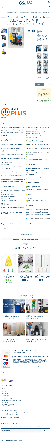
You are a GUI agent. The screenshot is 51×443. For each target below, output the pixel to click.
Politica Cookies (5, 395)
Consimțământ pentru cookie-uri (8, 404)
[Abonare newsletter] (45, 430)
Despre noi (4, 391)
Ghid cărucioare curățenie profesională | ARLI (34, 317)
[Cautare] (48, 8)
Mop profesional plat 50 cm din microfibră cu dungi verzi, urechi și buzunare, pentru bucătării (42, 276)
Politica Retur (5, 397)
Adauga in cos (39, 84)
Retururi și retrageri (6, 405)
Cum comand (5, 393)
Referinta (3, 117)
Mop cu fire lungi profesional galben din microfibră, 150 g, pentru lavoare (8, 276)
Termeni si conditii (6, 390)
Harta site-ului (5, 402)
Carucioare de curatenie (15, 223)
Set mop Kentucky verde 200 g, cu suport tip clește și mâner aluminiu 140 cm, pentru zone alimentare (25, 276)
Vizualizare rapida (10, 271)
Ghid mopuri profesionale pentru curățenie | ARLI (36, 340)
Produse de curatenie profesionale (27, 223)
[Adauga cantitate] (50, 84)
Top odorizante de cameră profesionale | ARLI (11, 340)
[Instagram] (1, 435)
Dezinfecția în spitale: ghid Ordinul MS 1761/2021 (11, 317)
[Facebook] (4, 435)
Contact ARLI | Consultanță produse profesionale (12, 400)
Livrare (3, 388)
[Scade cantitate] (47, 84)
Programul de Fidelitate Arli (8, 398)
